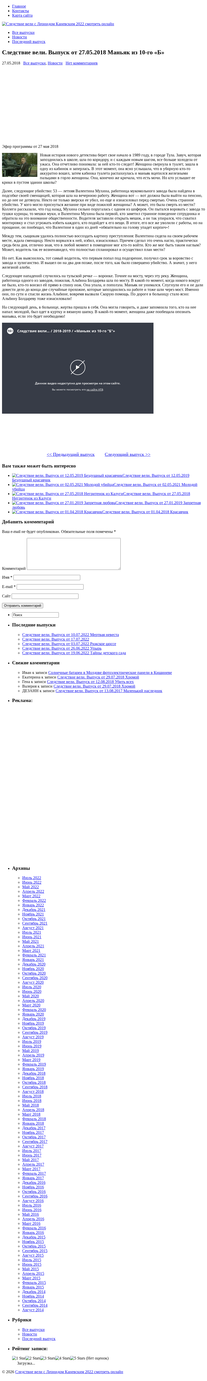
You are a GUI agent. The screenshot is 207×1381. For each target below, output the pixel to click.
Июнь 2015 (31, 1264)
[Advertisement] (103, 104)
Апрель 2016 (33, 1219)
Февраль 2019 (34, 1064)
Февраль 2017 (34, 1173)
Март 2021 (31, 950)
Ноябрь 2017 (33, 1132)
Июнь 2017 (31, 1155)
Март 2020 (31, 1005)
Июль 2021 (31, 932)
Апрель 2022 (33, 891)
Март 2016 (31, 1223)
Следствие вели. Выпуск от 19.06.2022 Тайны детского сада (74, 653)
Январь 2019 (33, 1069)
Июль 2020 (31, 987)
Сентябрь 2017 (34, 1141)
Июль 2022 (31, 878)
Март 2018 (31, 1114)
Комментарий (14, 568)
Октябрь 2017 (34, 1137)
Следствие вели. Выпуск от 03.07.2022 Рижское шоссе (69, 644)
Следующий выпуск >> (127, 454)
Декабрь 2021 (33, 909)
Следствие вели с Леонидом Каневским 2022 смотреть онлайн (69, 1372)
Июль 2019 (31, 1041)
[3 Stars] (47, 1358)
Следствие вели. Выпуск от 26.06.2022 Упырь (61, 648)
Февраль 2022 (34, 900)
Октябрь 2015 (34, 1246)
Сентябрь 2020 (34, 978)
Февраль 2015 (34, 1282)
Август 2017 (33, 1146)
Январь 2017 (33, 1178)
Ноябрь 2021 (33, 914)
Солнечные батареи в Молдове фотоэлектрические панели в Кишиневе (110, 672)
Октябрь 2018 (34, 1082)
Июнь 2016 (31, 1210)
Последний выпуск (28, 41)
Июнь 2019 (31, 1046)
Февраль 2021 (34, 955)
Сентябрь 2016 (34, 1196)
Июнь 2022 (31, 882)
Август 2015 (33, 1255)
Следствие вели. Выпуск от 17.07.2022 (55, 639)
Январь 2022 (33, 905)
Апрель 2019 (33, 1055)
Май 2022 (30, 887)
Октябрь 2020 (34, 973)
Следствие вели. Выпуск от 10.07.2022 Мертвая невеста (70, 635)
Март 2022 (31, 896)
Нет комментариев (82, 63)
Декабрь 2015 (33, 1237)
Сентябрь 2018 (34, 1087)
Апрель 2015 (33, 1273)
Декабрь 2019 (33, 1019)
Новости (19, 37)
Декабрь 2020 (33, 964)
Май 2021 (30, 941)
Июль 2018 (31, 1096)
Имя (7, 577)
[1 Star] (18, 1358)
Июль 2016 (31, 1205)
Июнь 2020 (31, 991)
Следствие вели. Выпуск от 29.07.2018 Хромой (98, 677)
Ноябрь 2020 (33, 969)
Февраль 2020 (34, 1010)
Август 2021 (33, 928)
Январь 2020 (33, 1014)
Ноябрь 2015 (33, 1241)
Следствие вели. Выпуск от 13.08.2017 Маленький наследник (109, 691)
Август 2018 (33, 1091)
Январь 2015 (33, 1287)
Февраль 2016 (34, 1228)
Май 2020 (30, 996)
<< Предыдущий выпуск (71, 454)
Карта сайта (22, 15)
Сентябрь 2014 (34, 1305)
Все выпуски (23, 32)
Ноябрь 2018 (33, 1078)
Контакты (20, 11)
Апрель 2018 (33, 1110)
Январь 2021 (33, 959)
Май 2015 (30, 1269)
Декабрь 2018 (33, 1073)
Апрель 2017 (33, 1164)
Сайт (6, 596)
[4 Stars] (62, 1358)
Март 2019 (31, 1060)
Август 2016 (33, 1201)
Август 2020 (33, 982)
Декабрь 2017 (33, 1128)
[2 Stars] (32, 1358)
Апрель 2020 (33, 1000)
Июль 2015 (31, 1260)
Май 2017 (30, 1160)
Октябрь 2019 (34, 1028)
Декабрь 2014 (33, 1292)
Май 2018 (30, 1105)
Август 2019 (33, 1037)
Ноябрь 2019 (33, 1023)
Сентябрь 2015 (34, 1251)
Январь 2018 (33, 1123)
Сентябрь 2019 (34, 1032)
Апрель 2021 (33, 946)
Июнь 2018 (31, 1100)
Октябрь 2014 (34, 1301)
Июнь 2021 (31, 937)
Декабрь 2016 (33, 1182)
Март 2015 (31, 1278)
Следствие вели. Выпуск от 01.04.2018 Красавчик (145, 512)
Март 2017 (31, 1169)
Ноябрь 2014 (33, 1296)
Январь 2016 (33, 1232)
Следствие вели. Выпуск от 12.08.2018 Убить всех (90, 682)
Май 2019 (30, 1050)
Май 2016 (30, 1214)
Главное (19, 6)
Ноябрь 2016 (33, 1187)
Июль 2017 (31, 1151)
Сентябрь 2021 (34, 923)
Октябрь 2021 (34, 919)
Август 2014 (33, 1310)
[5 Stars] (77, 1358)
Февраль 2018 (34, 1119)
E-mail (9, 586)
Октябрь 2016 (34, 1191)
